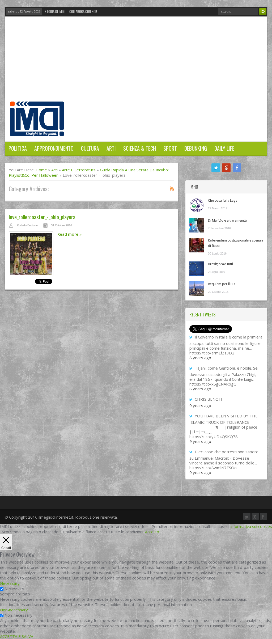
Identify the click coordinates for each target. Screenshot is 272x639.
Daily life (224, 148)
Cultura (90, 148)
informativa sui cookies (251, 526)
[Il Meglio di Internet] (37, 130)
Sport (170, 148)
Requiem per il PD (221, 284)
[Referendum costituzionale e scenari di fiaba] (196, 245)
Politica (17, 148)
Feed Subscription (172, 188)
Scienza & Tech (139, 148)
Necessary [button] (10, 583)
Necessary (14, 588)
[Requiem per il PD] (196, 288)
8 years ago (200, 357)
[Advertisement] (136, 61)
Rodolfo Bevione (27, 225)
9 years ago (200, 405)
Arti (111, 148)
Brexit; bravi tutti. (221, 264)
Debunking (195, 148)
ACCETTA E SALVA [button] (16, 636)
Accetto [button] (152, 531)
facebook (237, 167)
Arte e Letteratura (79, 169)
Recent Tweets (202, 314)
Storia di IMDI (55, 11)
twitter (215, 167)
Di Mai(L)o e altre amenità (227, 220)
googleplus (226, 167)
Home (41, 169)
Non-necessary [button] (14, 609)
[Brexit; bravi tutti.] (196, 268)
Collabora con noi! (83, 11)
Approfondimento (54, 148)
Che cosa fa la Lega (222, 200)
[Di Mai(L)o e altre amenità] (196, 225)
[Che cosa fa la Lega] (196, 205)
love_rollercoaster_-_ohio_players (42, 217)
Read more (69, 234)
